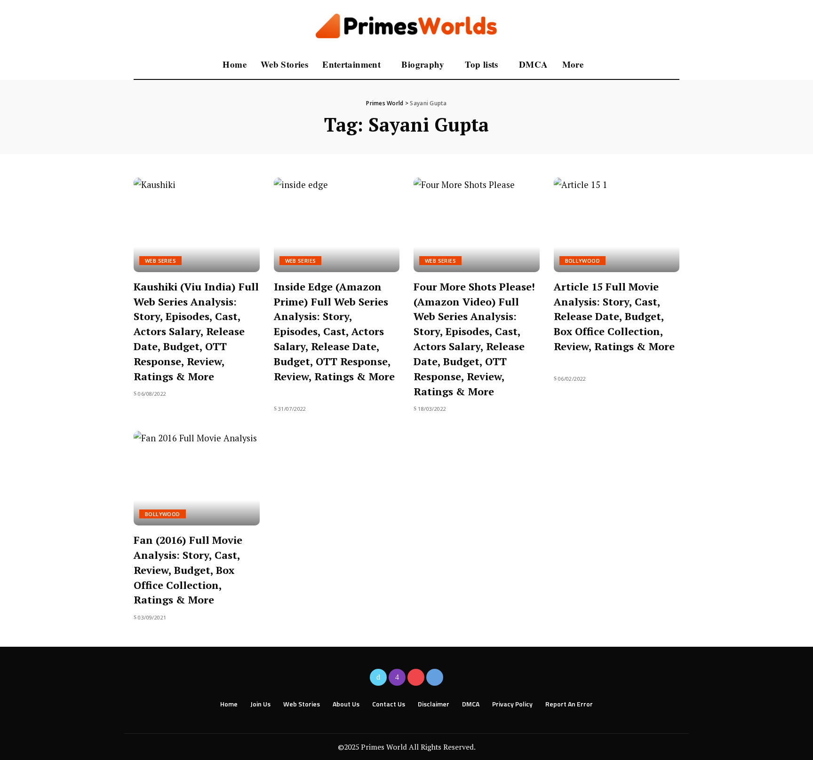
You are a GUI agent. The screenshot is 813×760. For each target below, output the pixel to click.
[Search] (673, 65)
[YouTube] (415, 677)
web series (160, 260)
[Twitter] (378, 677)
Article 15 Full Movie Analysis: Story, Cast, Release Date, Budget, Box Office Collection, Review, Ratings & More (614, 316)
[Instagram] (397, 677)
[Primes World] (407, 25)
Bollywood (582, 260)
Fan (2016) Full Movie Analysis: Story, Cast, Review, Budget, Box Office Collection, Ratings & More (188, 570)
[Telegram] (434, 677)
